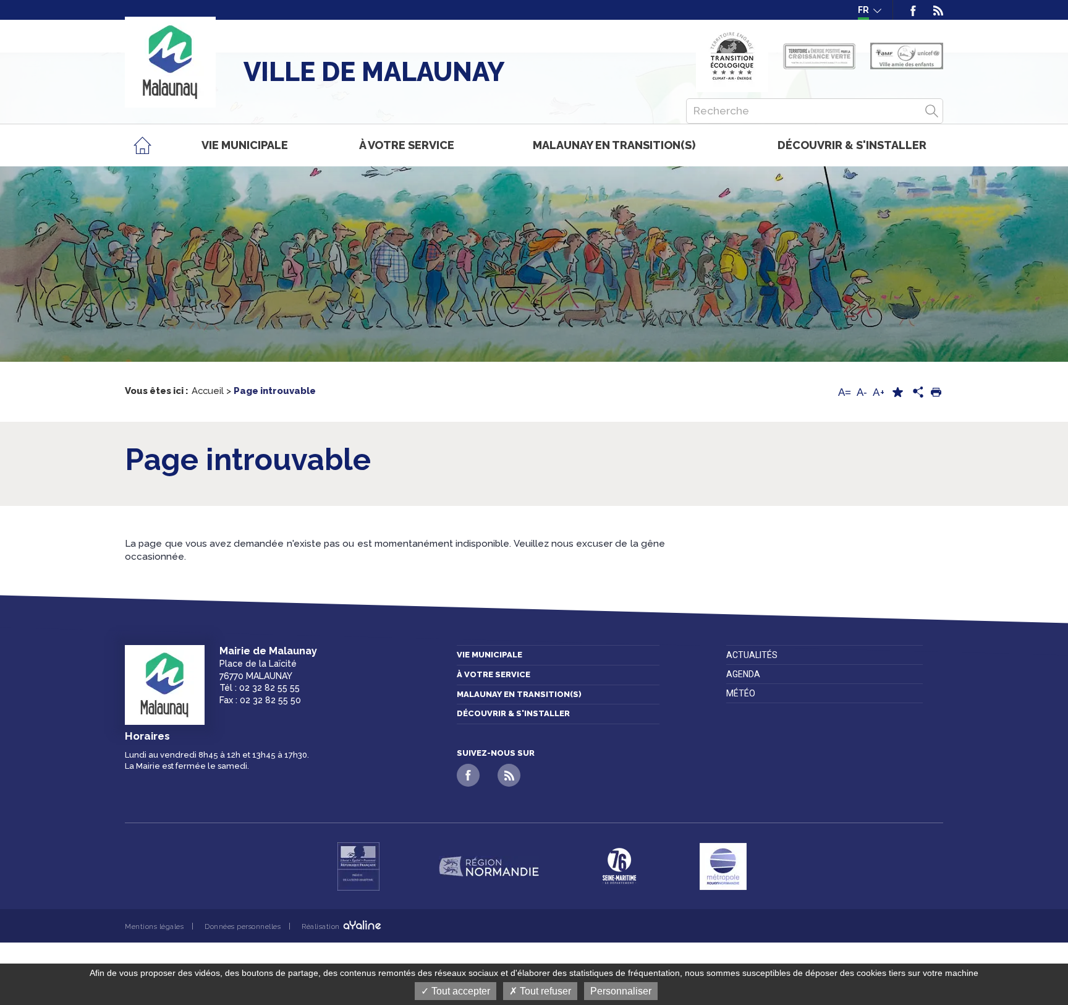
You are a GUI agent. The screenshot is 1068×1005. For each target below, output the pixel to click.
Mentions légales (154, 926)
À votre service (493, 674)
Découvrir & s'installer (513, 713)
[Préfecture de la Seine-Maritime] (358, 866)
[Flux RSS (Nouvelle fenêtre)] (934, 10)
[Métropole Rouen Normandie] (723, 866)
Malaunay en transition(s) (519, 694)
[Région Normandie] (489, 866)
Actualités (752, 655)
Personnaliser (620, 991)
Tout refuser (544, 991)
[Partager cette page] (916, 392)
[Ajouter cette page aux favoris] (897, 392)
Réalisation (322, 926)
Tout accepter (459, 991)
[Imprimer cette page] (935, 392)
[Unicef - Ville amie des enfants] (906, 56)
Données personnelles (243, 926)
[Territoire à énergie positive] (819, 56)
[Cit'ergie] (732, 56)
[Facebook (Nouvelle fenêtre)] (913, 10)
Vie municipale (489, 654)
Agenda (743, 674)
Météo (740, 693)
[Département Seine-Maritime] (619, 866)
